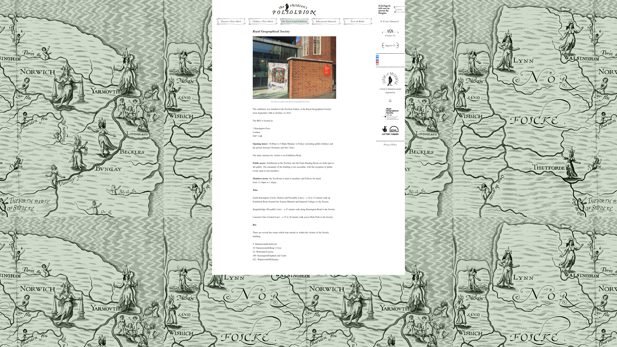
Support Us (390, 45)
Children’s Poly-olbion (262, 21)
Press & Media (357, 21)
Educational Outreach (326, 21)
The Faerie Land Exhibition (294, 21)
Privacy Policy (390, 144)
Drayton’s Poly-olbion (231, 21)
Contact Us (390, 35)
